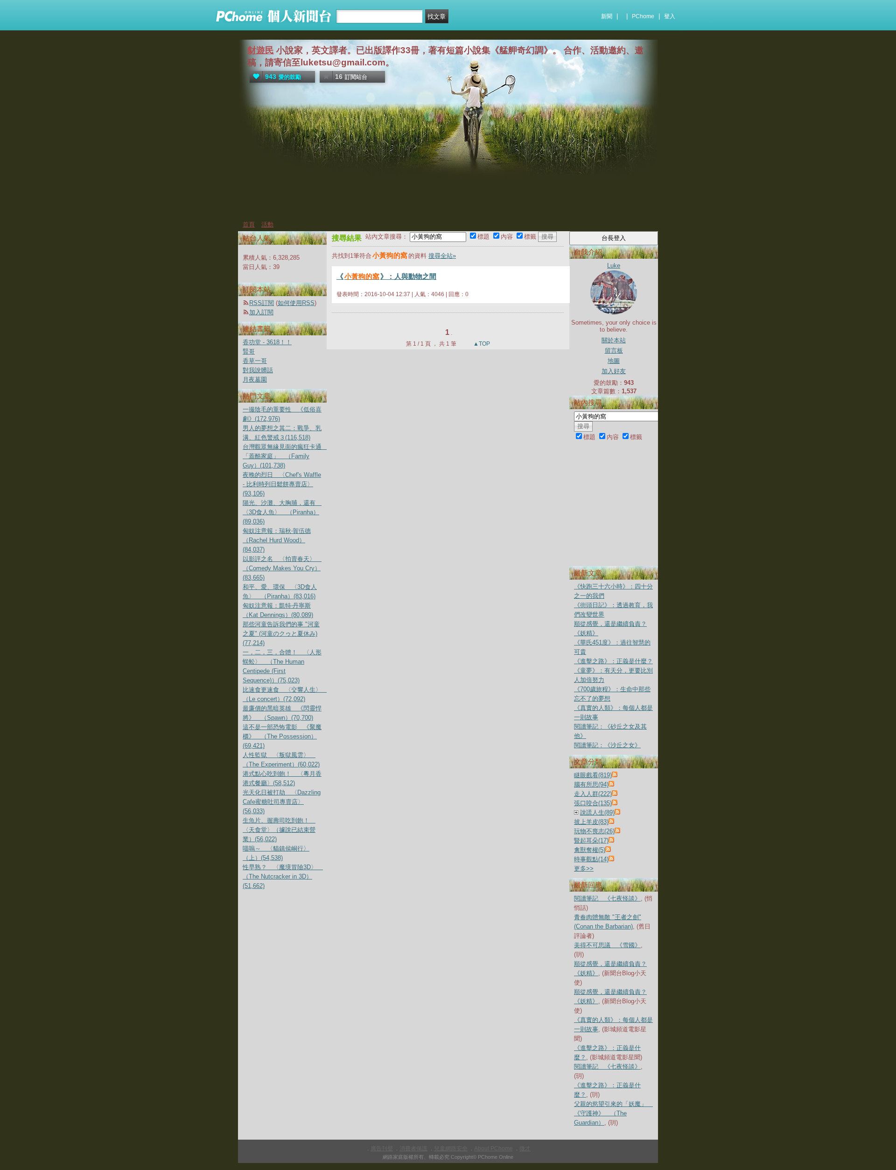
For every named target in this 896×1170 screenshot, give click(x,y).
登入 (669, 16)
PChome (643, 16)
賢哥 (249, 351)
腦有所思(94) (591, 784)
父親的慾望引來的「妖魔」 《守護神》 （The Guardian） (613, 1113)
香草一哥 (255, 360)
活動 (267, 224)
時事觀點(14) (591, 859)
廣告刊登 (382, 1148)
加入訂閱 (261, 312)
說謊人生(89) (597, 812)
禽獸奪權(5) (589, 849)
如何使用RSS (296, 302)
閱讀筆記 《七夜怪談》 (607, 898)
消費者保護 (413, 1148)
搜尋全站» (442, 255)
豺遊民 (260, 50)
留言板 (614, 350)
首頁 (249, 224)
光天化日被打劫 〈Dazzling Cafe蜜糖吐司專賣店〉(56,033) (282, 802)
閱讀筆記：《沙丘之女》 (607, 745)
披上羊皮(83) (591, 821)
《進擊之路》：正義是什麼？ (613, 661)
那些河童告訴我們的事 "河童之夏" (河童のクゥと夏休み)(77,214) (281, 633)
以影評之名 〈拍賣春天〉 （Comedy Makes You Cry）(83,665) (282, 568)
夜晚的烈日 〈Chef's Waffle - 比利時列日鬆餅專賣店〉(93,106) (282, 484)
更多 (584, 868)
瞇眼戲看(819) (593, 775)
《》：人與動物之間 (386, 276)
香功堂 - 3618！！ (267, 342)
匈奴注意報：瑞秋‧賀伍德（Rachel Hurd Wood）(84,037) (277, 540)
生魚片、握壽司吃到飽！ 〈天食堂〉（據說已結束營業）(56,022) (279, 830)
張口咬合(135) (593, 803)
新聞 (606, 16)
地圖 (614, 360)
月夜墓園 (255, 379)
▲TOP (481, 343)
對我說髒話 (258, 370)
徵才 (525, 1148)
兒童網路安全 (451, 1148)
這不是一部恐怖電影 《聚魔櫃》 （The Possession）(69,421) (282, 736)
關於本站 (614, 340)
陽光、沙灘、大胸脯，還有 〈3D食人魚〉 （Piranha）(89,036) (282, 512)
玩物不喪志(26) (594, 831)
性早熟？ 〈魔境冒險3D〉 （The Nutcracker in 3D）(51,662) (283, 876)
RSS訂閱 (261, 302)
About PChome (493, 1148)
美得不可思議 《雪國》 (607, 945)
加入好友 (614, 371)
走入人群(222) (593, 793)
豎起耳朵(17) (591, 840)
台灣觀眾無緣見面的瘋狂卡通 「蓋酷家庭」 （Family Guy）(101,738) (285, 456)
